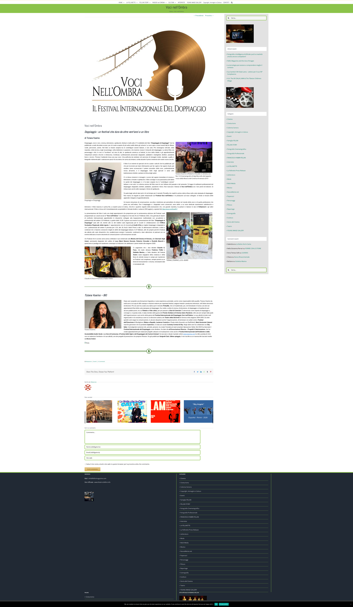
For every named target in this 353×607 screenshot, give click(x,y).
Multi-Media (231, 183)
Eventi (95, 361)
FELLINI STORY (232, 145)
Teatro (229, 226)
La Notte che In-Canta (243, 244)
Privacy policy (224, 604)
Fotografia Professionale (235, 153)
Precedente (199, 16)
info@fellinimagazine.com (97, 478)
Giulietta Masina (240, 261)
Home (171, 11)
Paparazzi (230, 196)
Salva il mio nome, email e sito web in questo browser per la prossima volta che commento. (118, 464)
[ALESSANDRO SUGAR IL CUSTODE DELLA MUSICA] (165, 411)
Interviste (230, 162)
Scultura (230, 218)
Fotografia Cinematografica (236, 149)
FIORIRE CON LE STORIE (253, 248)
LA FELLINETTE (232, 166)
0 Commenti (101, 361)
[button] (232, 2)
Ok (216, 604)
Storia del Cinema (233, 222)
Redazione (89, 361)
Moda (229, 179)
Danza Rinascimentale (241, 257)
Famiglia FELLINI (232, 141)
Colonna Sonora (232, 128)
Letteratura (231, 175)
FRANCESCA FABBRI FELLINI (236, 158)
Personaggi (231, 201)
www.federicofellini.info (102, 482)
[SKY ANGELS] (198, 411)
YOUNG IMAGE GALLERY (235, 231)
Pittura (229, 205)
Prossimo (208, 16)
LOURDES (244, 253)
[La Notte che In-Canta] (132, 411)
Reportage (231, 209)
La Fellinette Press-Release (236, 171)
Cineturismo (231, 123)
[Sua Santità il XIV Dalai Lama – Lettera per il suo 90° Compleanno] (99, 411)
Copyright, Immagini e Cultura (237, 132)
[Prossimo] (212, 417)
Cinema (229, 119)
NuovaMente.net (233, 192)
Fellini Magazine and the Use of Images (240, 61)
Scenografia (231, 213)
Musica (229, 188)
